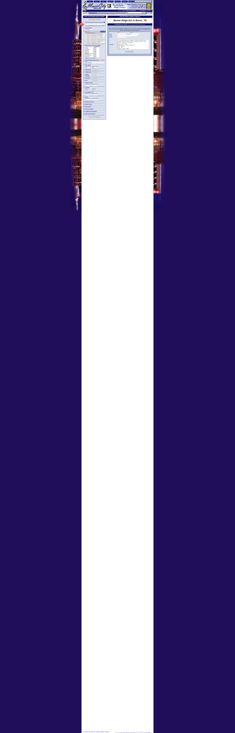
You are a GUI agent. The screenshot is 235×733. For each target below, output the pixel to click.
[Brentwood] (89, 52)
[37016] (96, 51)
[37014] (96, 49)
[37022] (96, 53)
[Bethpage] (89, 50)
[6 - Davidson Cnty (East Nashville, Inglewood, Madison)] (95, 39)
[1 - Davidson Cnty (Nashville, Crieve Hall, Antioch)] (95, 34)
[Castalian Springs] (89, 55)
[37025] (96, 54)
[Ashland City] (89, 49)
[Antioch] (89, 47)
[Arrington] (89, 48)
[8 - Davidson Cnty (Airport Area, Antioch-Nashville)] (95, 41)
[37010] (96, 47)
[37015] (96, 50)
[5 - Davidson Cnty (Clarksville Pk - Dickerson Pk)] (95, 38)
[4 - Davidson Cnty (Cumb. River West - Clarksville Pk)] (95, 37)
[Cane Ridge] (89, 54)
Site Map (149, 732)
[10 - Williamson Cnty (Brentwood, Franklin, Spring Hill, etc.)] (95, 43)
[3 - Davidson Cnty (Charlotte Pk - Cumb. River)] (95, 36)
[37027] (96, 55)
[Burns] (89, 53)
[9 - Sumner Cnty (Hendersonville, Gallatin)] (95, 42)
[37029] (96, 56)
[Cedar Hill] (89, 56)
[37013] (96, 48)
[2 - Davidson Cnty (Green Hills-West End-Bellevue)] (95, 35)
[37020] (96, 52)
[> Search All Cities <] (89, 46)
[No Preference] (96, 46)
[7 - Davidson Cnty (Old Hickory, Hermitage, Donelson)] (95, 40)
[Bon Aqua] (89, 51)
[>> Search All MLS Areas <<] (95, 33)
